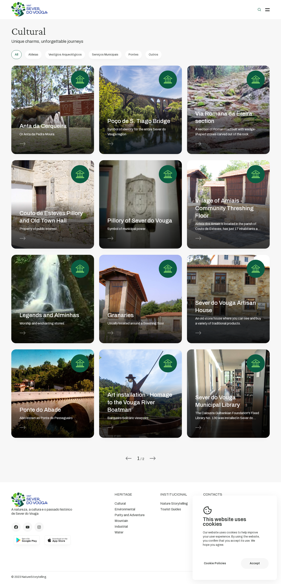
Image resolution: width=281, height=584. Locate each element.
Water (119, 532)
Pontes (133, 54)
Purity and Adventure (130, 515)
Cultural (120, 503)
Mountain (121, 521)
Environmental (125, 509)
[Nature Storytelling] (29, 15)
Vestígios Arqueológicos (65, 54)
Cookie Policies (215, 563)
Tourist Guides (170, 509)
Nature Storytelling (174, 503)
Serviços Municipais (105, 54)
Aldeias (33, 54)
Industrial (121, 526)
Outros (153, 54)
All (16, 54)
